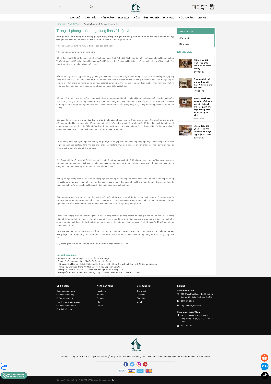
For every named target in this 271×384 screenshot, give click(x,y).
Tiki (98, 302)
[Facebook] (126, 364)
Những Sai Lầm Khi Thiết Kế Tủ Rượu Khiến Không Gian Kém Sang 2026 (91, 269)
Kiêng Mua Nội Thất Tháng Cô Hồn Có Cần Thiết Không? (83, 258)
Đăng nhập (202, 6)
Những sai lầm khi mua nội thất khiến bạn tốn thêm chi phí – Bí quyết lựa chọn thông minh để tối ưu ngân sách (107, 264)
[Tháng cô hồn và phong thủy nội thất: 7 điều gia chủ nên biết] (185, 83)
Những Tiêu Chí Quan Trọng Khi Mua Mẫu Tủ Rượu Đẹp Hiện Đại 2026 (90, 267)
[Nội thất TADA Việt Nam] (135, 7)
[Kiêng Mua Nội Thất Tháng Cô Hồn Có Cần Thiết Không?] (185, 63)
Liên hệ (140, 302)
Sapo (114, 380)
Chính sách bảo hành (66, 305)
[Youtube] (145, 364)
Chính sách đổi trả (64, 298)
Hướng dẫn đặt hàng (65, 291)
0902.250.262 (187, 326)
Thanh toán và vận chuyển (68, 302)
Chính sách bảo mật (65, 294)
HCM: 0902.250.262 (16, 376)
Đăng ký (200, 8)
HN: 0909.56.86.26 (15, 374)
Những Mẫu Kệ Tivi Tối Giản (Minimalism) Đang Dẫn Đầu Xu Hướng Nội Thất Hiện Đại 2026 (99, 272)
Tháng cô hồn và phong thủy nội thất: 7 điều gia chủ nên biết (85, 261)
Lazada (100, 305)
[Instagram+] (138, 364)
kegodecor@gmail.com (191, 305)
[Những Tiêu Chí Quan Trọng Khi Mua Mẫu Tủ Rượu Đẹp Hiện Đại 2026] (185, 130)
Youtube (100, 294)
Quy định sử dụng (64, 309)
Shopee (100, 298)
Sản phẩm (141, 298)
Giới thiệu (141, 294)
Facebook (101, 291)
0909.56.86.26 (187, 301)
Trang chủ (141, 291)
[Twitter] (132, 364)
